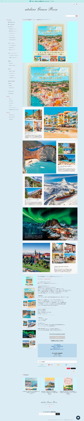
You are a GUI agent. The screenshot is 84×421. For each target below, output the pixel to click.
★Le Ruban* (10, 26)
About (10, 98)
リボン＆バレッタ (12, 33)
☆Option (10, 83)
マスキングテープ (12, 73)
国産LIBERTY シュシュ (12, 31)
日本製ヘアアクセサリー (13, 57)
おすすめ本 (11, 63)
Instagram (11, 119)
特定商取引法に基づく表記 (13, 109)
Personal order (11, 87)
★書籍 (9, 61)
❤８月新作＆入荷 (11, 22)
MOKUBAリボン (11, 47)
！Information (10, 93)
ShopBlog (11, 100)
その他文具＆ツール (12, 77)
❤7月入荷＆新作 (11, 24)
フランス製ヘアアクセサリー (13, 55)
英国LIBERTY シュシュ (12, 28)
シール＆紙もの (11, 75)
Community (11, 103)
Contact (10, 105)
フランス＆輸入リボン (12, 45)
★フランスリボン (11, 43)
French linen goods (12, 39)
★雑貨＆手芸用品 (11, 81)
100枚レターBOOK (12, 65)
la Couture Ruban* (12, 37)
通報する (74, 371)
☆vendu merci (11, 91)
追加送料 (10, 85)
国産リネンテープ (12, 49)
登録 (58, 414)
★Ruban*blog (11, 114)
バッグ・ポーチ (11, 35)
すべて (42, 364)
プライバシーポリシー (13, 107)
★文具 (9, 68)
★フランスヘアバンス (12, 53)
